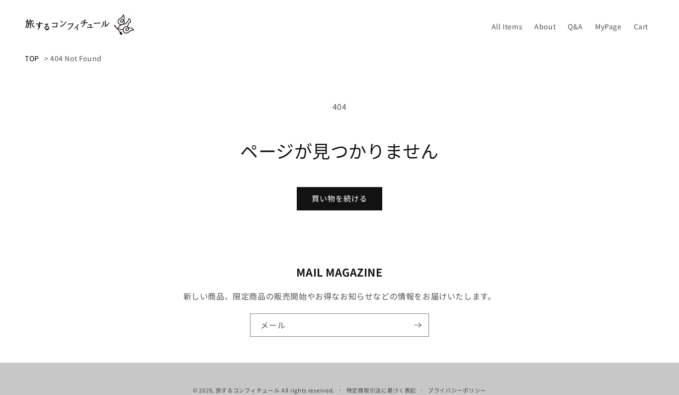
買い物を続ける (339, 198)
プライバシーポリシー (457, 390)
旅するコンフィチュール (248, 390)
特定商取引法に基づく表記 (381, 390)
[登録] (417, 325)
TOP (32, 58)
